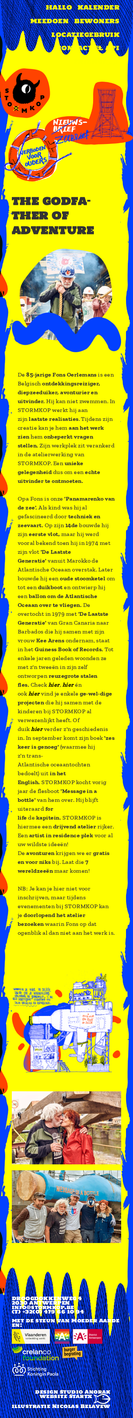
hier (54, 684)
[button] (66, 1095)
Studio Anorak (85, 1392)
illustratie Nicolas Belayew (61, 1406)
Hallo (59, 7)
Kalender (98, 7)
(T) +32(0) (27, 1312)
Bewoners (96, 21)
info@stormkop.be (43, 1307)
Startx (81, 1396)
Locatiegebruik (85, 35)
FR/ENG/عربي (96, 61)
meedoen (49, 21)
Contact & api (88, 48)
